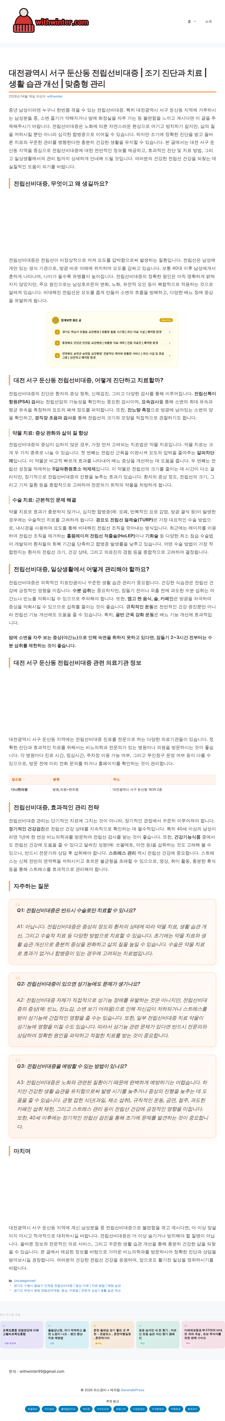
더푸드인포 (103, 1408)
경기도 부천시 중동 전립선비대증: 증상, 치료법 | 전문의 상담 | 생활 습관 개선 (67, 1290)
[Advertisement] (112, 223)
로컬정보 (32, 1408)
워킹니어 (121, 1408)
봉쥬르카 (192, 1408)
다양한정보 (139, 1408)
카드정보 (49, 1408)
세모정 (86, 1408)
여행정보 (176, 1408)
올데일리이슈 (68, 1408)
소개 (208, 21)
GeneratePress (132, 1390)
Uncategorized (25, 1280)
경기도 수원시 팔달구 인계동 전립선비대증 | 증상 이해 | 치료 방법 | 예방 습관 (67, 1285)
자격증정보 (158, 1408)
